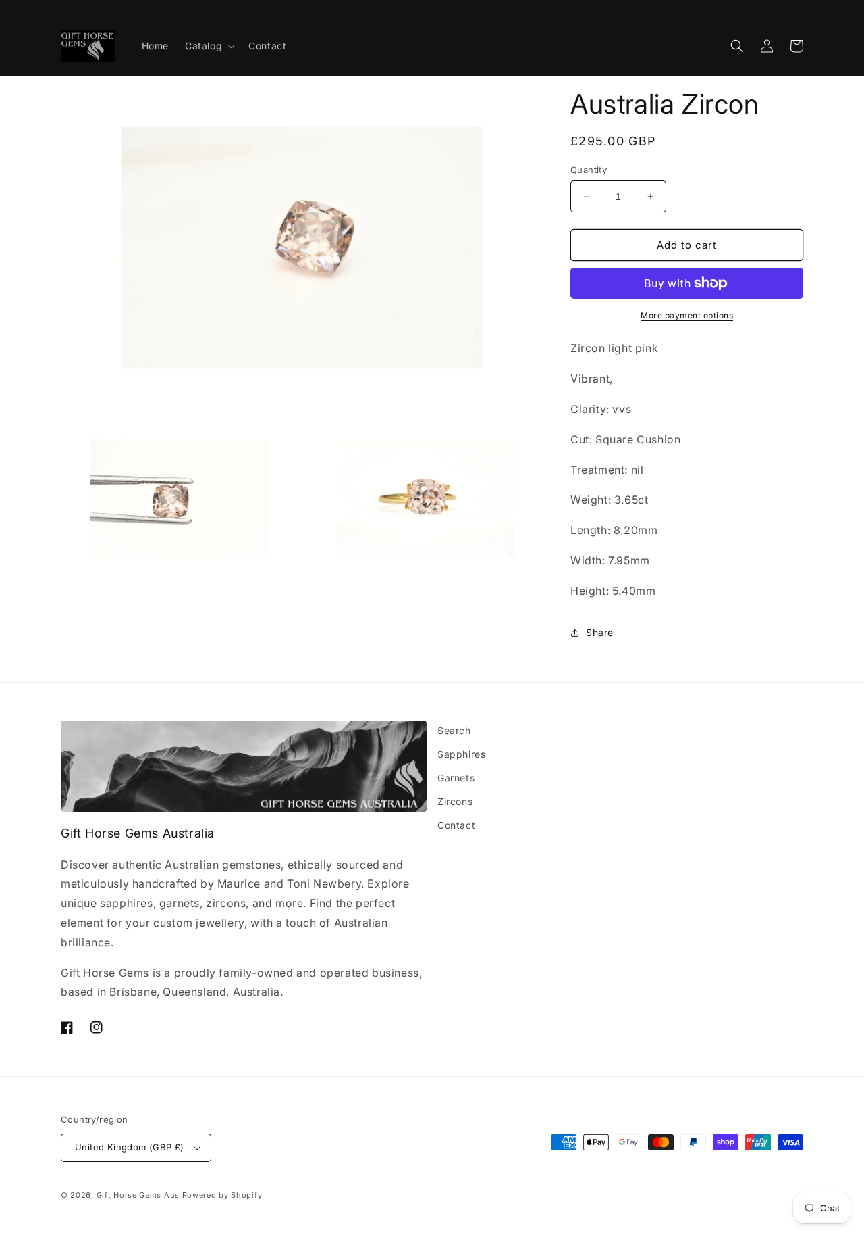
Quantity (588, 169)
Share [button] (600, 632)
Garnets (456, 777)
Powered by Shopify (222, 1195)
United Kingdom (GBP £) (129, 1147)
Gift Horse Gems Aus (138, 1195)
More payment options (687, 315)
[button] (208, 46)
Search (454, 730)
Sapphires (461, 754)
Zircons (455, 801)
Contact (456, 825)
